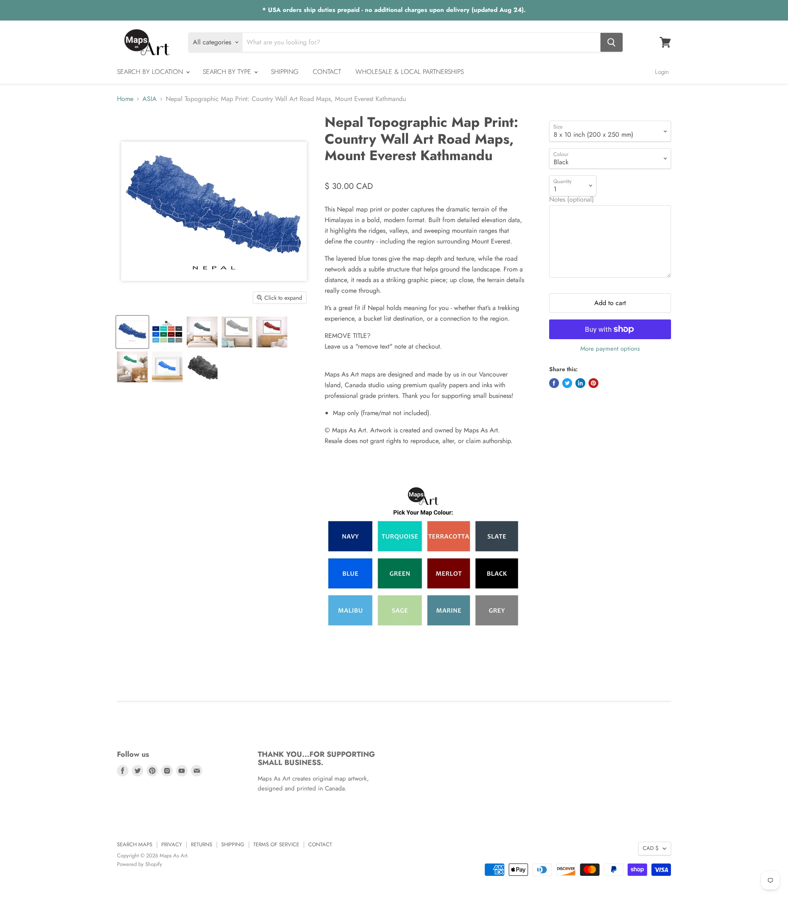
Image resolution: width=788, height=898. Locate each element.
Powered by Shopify (139, 864)
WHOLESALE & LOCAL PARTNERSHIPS (409, 71)
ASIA (149, 99)
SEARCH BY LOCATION (151, 71)
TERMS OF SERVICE (276, 844)
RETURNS (201, 844)
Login (662, 71)
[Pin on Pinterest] (593, 383)
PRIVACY (171, 844)
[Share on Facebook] (554, 383)
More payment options (610, 348)
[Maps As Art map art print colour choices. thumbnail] (167, 332)
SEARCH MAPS (134, 844)
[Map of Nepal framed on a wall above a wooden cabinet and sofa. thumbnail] (272, 332)
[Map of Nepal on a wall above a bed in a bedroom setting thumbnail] (202, 332)
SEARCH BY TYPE (228, 71)
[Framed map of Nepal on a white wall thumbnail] (167, 367)
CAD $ (651, 848)
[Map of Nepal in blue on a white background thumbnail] (132, 332)
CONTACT (327, 71)
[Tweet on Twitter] (567, 383)
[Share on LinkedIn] (580, 383)
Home (125, 99)
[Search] (611, 42)
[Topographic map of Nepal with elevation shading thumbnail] (202, 367)
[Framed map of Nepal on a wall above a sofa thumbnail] (237, 332)
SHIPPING (284, 71)
